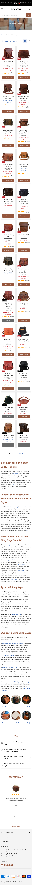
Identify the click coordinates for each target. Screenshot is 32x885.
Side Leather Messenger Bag (23, 436)
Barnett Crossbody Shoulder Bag (23, 97)
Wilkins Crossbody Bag (23, 235)
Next (20, 453)
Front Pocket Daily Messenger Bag (8, 436)
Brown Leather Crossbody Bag (8, 200)
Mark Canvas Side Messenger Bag (23, 340)
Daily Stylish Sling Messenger (8, 97)
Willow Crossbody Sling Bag (23, 165)
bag (13, 484)
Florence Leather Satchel (8, 165)
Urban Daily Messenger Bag (8, 270)
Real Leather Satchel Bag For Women (8, 304)
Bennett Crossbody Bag (24, 270)
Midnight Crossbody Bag (23, 200)
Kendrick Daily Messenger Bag (23, 131)
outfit (28, 530)
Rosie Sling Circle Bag (8, 408)
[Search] (28, 15)
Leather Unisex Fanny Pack (23, 408)
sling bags (10, 545)
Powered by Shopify (20, 881)
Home (2, 35)
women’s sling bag (12, 507)
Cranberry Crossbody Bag (8, 374)
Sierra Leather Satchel (24, 304)
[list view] (29, 41)
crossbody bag (16, 614)
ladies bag (13, 579)
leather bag (21, 564)
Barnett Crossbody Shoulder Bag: (12, 643)
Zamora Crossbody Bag (8, 235)
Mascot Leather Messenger (8, 340)
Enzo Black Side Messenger (24, 374)
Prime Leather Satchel (24, 62)
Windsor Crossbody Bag (8, 62)
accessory (27, 507)
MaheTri (15, 473)
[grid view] (25, 41)
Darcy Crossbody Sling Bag (8, 131)
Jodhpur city (20, 570)
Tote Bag (16, 682)
